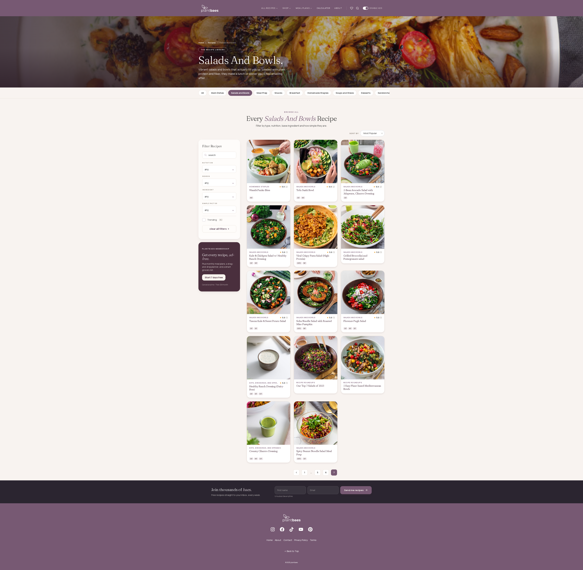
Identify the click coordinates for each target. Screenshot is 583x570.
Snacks (278, 92)
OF (260, 394)
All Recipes (268, 8)
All (202, 92)
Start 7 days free (214, 277)
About (338, 8)
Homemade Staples (317, 92)
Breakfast (295, 92)
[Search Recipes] (358, 8)
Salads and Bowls (240, 92)
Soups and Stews (345, 92)
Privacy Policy (301, 540)
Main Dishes (217, 92)
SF (256, 328)
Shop (286, 8)
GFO (299, 263)
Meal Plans (303, 8)
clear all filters (218, 228)
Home (201, 42)
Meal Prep (262, 92)
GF (298, 198)
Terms (313, 540)
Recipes (212, 42)
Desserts (365, 92)
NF (251, 198)
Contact (287, 540)
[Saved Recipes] (352, 8)
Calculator (323, 8)
